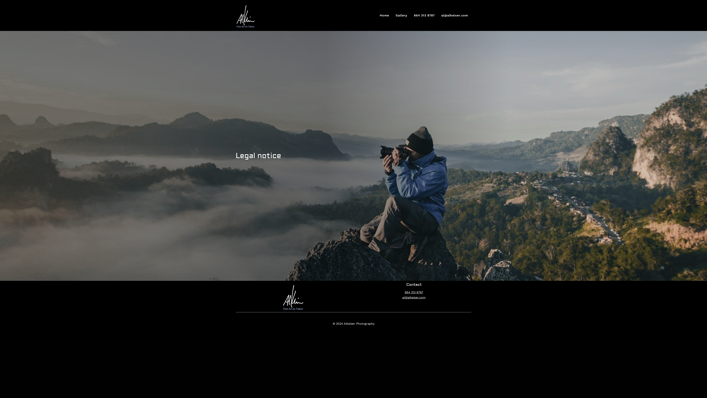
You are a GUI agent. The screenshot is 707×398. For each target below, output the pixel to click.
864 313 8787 (424, 15)
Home (384, 15)
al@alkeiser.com (454, 15)
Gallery (401, 15)
